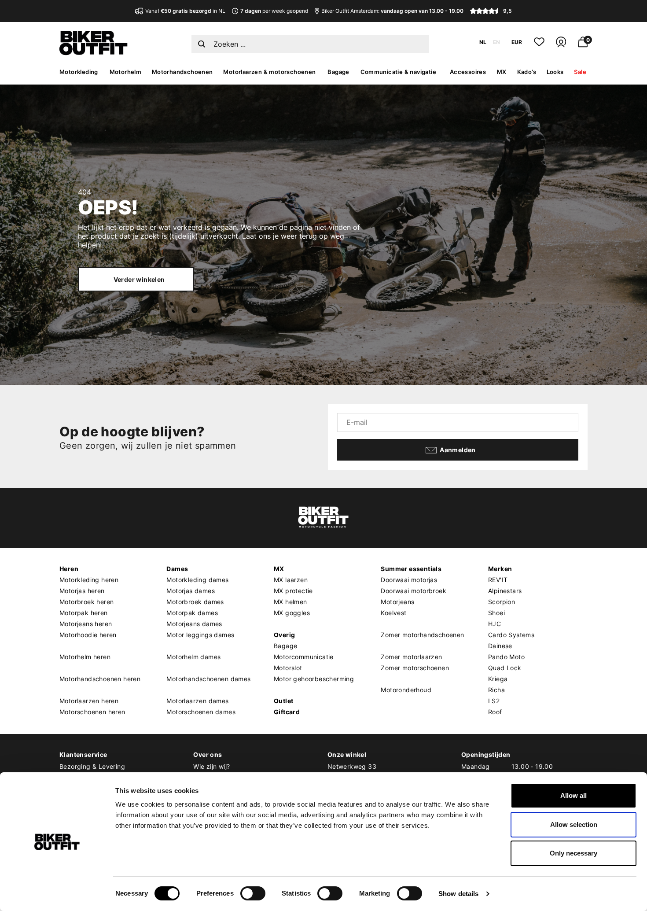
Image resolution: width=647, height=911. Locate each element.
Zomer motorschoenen (415, 667)
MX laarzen (291, 579)
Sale (580, 71)
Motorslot (288, 667)
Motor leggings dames (200, 634)
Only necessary (573, 853)
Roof (495, 712)
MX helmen (290, 601)
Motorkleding (78, 71)
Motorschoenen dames (200, 712)
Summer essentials (411, 568)
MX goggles (292, 612)
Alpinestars (505, 590)
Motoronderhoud (406, 689)
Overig (284, 634)
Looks (555, 71)
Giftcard (287, 712)
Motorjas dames (190, 590)
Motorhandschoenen (182, 71)
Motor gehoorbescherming (314, 678)
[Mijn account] (561, 45)
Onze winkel (346, 754)
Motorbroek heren (86, 601)
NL (482, 42)
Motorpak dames (192, 612)
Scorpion (501, 601)
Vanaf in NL (185, 10)
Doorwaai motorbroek (413, 590)
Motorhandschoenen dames (208, 678)
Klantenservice (83, 754)
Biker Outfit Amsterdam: (392, 10)
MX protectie (293, 590)
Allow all (573, 795)
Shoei (496, 612)
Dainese (500, 645)
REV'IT (497, 579)
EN (496, 42)
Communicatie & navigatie (398, 71)
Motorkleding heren (88, 579)
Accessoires (468, 71)
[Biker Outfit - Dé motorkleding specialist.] (93, 52)
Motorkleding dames (197, 579)
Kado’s (526, 71)
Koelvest (393, 612)
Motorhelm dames (193, 656)
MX (502, 71)
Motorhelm (126, 71)
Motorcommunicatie (304, 656)
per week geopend (274, 10)
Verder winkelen (139, 279)
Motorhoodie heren (88, 634)
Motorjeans (397, 601)
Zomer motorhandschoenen (422, 634)
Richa (496, 689)
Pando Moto (506, 656)
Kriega (497, 678)
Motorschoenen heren (92, 712)
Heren (68, 568)
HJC (494, 623)
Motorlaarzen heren (88, 700)
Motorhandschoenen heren (99, 678)
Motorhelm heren (84, 656)
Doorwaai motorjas (409, 579)
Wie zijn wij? (211, 766)
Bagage (338, 71)
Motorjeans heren (85, 623)
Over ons (207, 754)
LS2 (494, 700)
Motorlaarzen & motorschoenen (269, 71)
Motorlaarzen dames (197, 700)
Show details (458, 893)
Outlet (283, 700)
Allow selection (573, 824)
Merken (500, 568)
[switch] (252, 893)
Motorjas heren (82, 590)
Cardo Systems (511, 634)
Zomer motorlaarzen (411, 656)
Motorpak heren (83, 612)
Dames (177, 568)
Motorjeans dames (194, 623)
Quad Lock (505, 667)
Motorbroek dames (195, 601)
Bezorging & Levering (92, 766)
